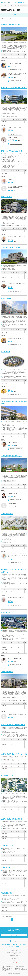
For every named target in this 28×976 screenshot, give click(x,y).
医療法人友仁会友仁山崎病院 (11, 247)
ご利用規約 (14, 953)
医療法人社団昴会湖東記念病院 (11, 151)
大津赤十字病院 (6, 197)
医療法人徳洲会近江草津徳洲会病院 (13, 725)
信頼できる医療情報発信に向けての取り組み (14, 952)
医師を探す (24, 944)
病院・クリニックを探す (9, 5)
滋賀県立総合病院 (7, 672)
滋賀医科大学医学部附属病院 (11, 24)
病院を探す (19, 944)
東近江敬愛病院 (6, 893)
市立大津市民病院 (7, 776)
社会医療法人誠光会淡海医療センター (14, 88)
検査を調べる (15, 944)
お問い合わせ (14, 958)
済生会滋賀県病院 (7, 514)
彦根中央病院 (5, 867)
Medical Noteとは (14, 950)
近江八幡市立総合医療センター (11, 456)
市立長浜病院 (5, 352)
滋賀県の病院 (17, 5)
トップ (2, 5)
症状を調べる (9, 944)
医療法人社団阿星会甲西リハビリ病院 (14, 754)
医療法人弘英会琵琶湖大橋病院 (11, 819)
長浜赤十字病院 (6, 298)
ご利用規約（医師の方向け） (14, 955)
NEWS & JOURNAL (12, 946)
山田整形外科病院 (7, 846)
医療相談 (17, 946)
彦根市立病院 (5, 612)
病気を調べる (4, 944)
